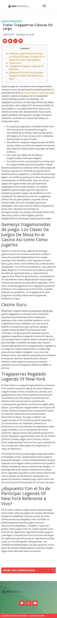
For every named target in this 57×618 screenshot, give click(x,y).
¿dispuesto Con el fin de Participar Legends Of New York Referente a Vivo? (26, 75)
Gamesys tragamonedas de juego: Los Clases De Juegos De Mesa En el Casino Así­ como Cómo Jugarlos (27, 56)
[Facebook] (22, 603)
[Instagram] (28, 603)
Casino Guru (15, 62)
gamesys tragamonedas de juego (37, 92)
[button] (5, 41)
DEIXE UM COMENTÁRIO (19, 570)
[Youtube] (35, 603)
